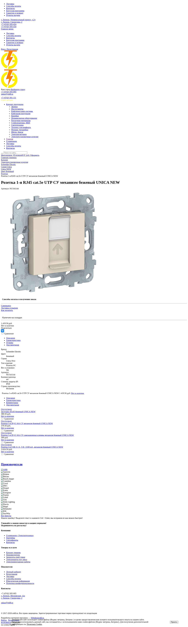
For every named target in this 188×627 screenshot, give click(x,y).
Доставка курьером (9, 308)
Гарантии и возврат (14, 13)
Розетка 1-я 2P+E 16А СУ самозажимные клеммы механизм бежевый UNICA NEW (37, 435)
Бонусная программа (15, 11)
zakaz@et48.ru (7, 94)
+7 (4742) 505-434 (8, 27)
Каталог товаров (13, 552)
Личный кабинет (13, 572)
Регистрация (11, 574)
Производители (12, 464)
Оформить (34, 155)
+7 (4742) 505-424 (8, 24)
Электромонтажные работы (18, 562)
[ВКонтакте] (2, 330)
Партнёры (10, 538)
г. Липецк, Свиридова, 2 (11, 22)
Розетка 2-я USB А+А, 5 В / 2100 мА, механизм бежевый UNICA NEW (32, 447)
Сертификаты (12, 540)
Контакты (10, 8)
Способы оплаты (13, 6)
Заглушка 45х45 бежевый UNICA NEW (18, 412)
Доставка (10, 4)
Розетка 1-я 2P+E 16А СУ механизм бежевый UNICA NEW (27, 423)
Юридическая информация (18, 581)
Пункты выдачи (13, 15)
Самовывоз (6, 306)
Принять (174, 622)
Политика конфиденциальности (20, 583)
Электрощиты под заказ (16, 559)
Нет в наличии (77, 393)
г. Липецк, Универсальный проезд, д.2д (18, 20)
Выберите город (18, 89)
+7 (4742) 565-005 (8, 92)
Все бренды (6, 516)
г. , (13, 596)
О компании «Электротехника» (20, 535)
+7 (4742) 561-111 (8, 98)
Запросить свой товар (15, 557)
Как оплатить (7, 310)
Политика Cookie (34, 624)
